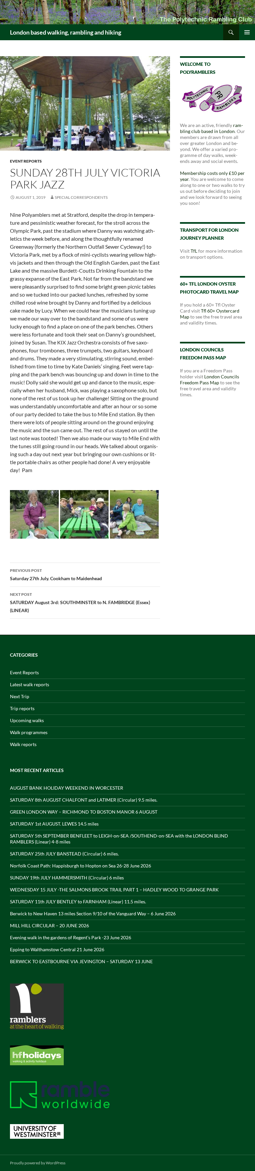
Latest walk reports (29, 684)
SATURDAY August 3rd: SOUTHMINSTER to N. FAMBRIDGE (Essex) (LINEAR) (80, 602)
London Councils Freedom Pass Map (209, 379)
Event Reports (26, 161)
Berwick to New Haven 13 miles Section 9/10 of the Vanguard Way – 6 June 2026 (93, 913)
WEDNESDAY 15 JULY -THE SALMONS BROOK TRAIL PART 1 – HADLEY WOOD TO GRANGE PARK (114, 889)
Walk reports (23, 744)
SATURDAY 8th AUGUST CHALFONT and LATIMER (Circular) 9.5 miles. (83, 800)
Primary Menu (247, 32)
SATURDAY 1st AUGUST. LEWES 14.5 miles (54, 824)
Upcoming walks (27, 720)
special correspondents (81, 197)
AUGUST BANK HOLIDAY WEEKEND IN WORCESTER (66, 788)
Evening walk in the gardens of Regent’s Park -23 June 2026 (70, 937)
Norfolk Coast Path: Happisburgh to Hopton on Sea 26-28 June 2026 (80, 865)
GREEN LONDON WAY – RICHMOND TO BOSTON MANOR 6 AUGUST (83, 812)
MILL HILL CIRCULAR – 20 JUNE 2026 (49, 925)
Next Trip (19, 696)
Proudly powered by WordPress (37, 1162)
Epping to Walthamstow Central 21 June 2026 (57, 949)
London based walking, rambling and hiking (65, 32)
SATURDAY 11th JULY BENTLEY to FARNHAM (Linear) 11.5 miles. (78, 901)
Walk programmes (28, 732)
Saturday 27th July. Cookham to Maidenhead (56, 574)
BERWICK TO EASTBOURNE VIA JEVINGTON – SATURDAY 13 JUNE (81, 961)
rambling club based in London (211, 128)
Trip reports (22, 708)
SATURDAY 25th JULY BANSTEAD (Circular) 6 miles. (64, 853)
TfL (194, 251)
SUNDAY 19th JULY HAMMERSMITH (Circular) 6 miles (67, 877)
